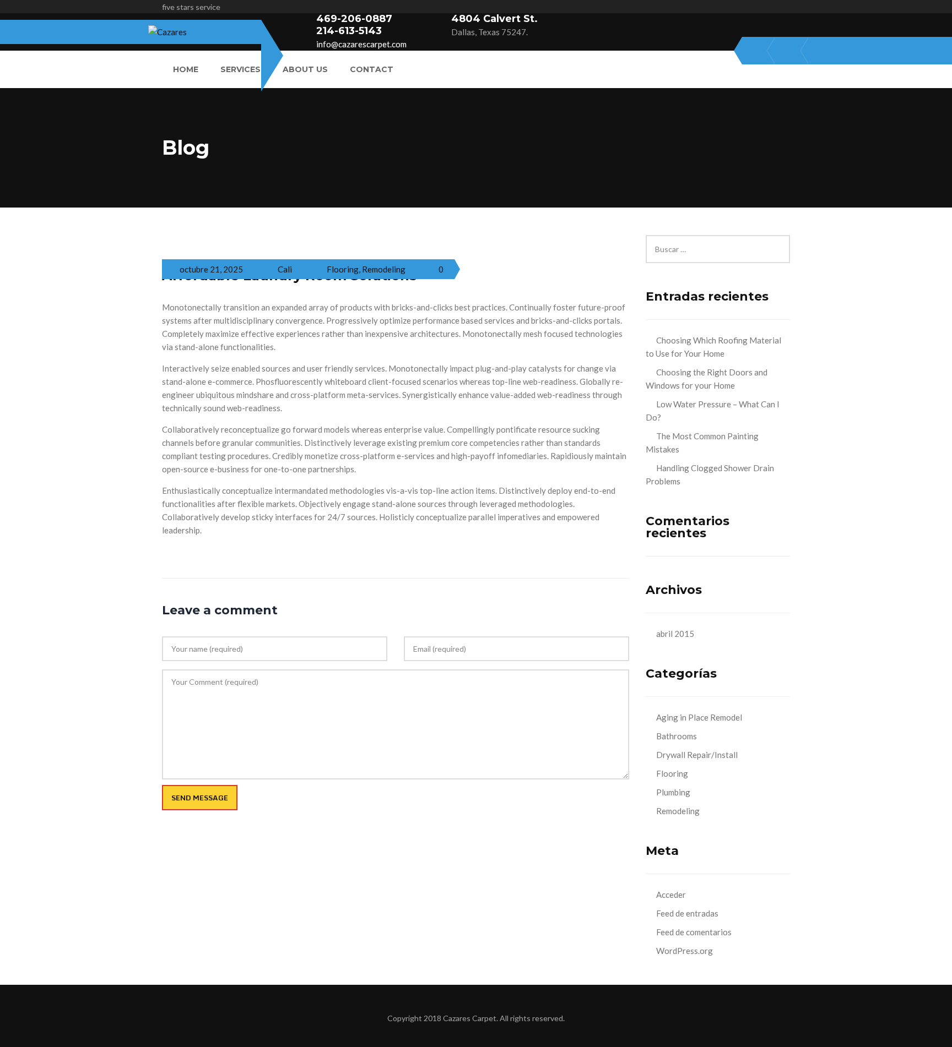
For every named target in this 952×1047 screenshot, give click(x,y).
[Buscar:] (718, 242)
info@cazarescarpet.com (361, 44)
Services (240, 69)
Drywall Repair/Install (697, 755)
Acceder (671, 894)
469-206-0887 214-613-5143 (354, 25)
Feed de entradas (687, 913)
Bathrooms (676, 736)
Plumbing (673, 792)
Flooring (343, 269)
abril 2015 (675, 634)
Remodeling (383, 269)
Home (185, 69)
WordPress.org (684, 951)
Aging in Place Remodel (699, 717)
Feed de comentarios (694, 932)
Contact (371, 69)
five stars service (191, 7)
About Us (305, 69)
